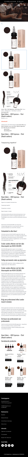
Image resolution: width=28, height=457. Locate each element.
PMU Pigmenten (10, 109)
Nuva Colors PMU (18, 109)
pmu (2, 127)
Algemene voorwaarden (6, 431)
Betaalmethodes (4, 417)
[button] (13, 5)
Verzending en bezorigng (6, 421)
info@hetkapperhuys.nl (6, 405)
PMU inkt (5, 127)
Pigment (18, 126)
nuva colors (13, 126)
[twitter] (6, 445)
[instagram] (9, 445)
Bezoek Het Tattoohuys (6, 437)
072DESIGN (21, 454)
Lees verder (8, 360)
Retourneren (4, 424)
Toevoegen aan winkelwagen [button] (8, 385)
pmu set (9, 127)
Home (2, 109)
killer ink (3, 126)
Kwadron (7, 126)
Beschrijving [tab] (6, 129)
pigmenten (22, 126)
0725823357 (4, 407)
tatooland (13, 127)
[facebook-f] (2, 445)
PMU (6, 109)
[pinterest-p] (12, 445)
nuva (10, 126)
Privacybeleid (4, 434)
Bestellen (3, 414)
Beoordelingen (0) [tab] (7, 130)
